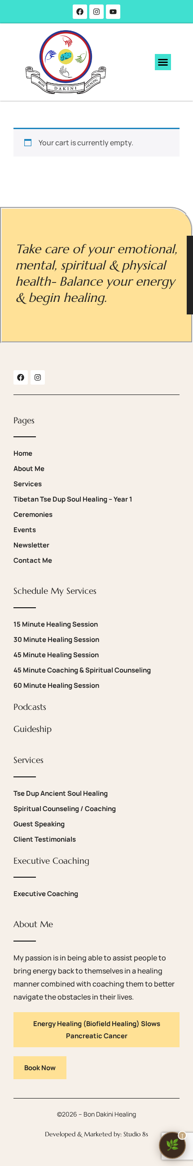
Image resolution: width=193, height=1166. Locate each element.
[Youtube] (113, 11)
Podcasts (29, 706)
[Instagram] (96, 11)
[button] (163, 62)
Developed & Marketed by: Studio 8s (96, 1134)
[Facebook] (80, 11)
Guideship (32, 728)
